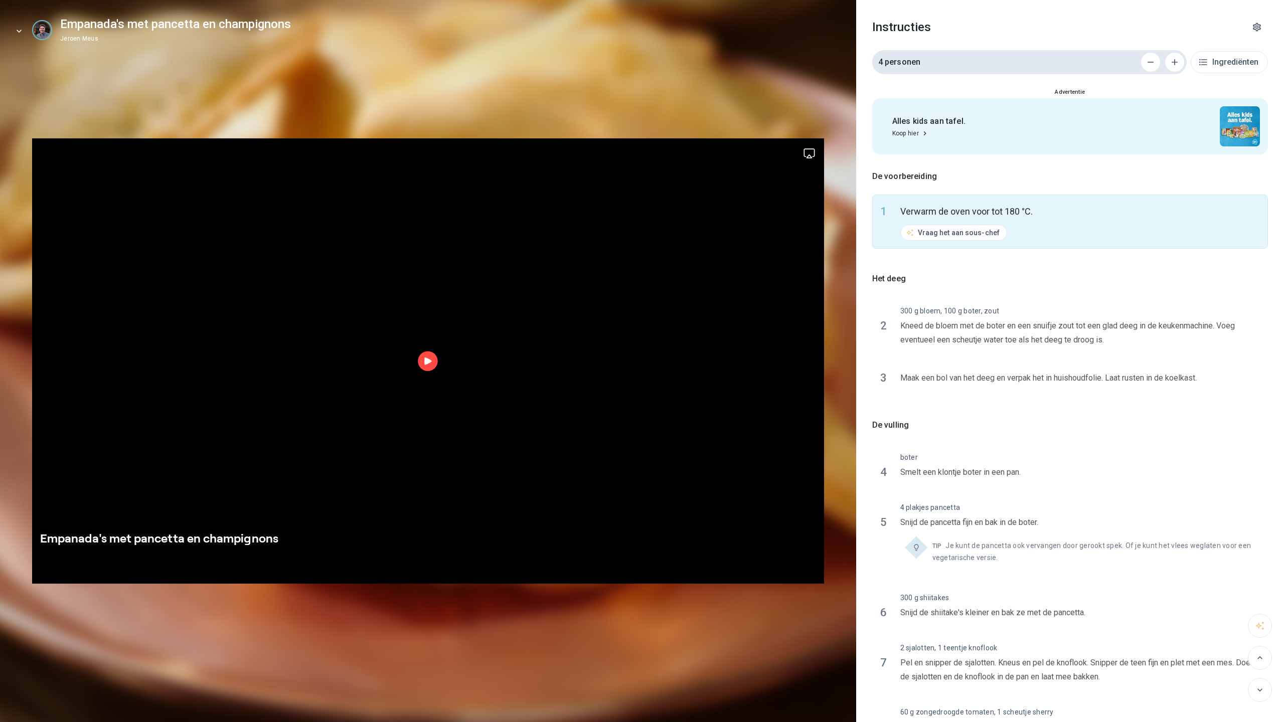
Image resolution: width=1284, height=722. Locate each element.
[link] (42, 30)
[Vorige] (1260, 658)
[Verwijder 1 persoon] (1151, 62)
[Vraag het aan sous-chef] (1260, 626)
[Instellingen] (1257, 27)
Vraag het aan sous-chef (959, 233)
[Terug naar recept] (19, 31)
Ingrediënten (1235, 62)
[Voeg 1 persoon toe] (1175, 62)
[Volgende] (1260, 690)
